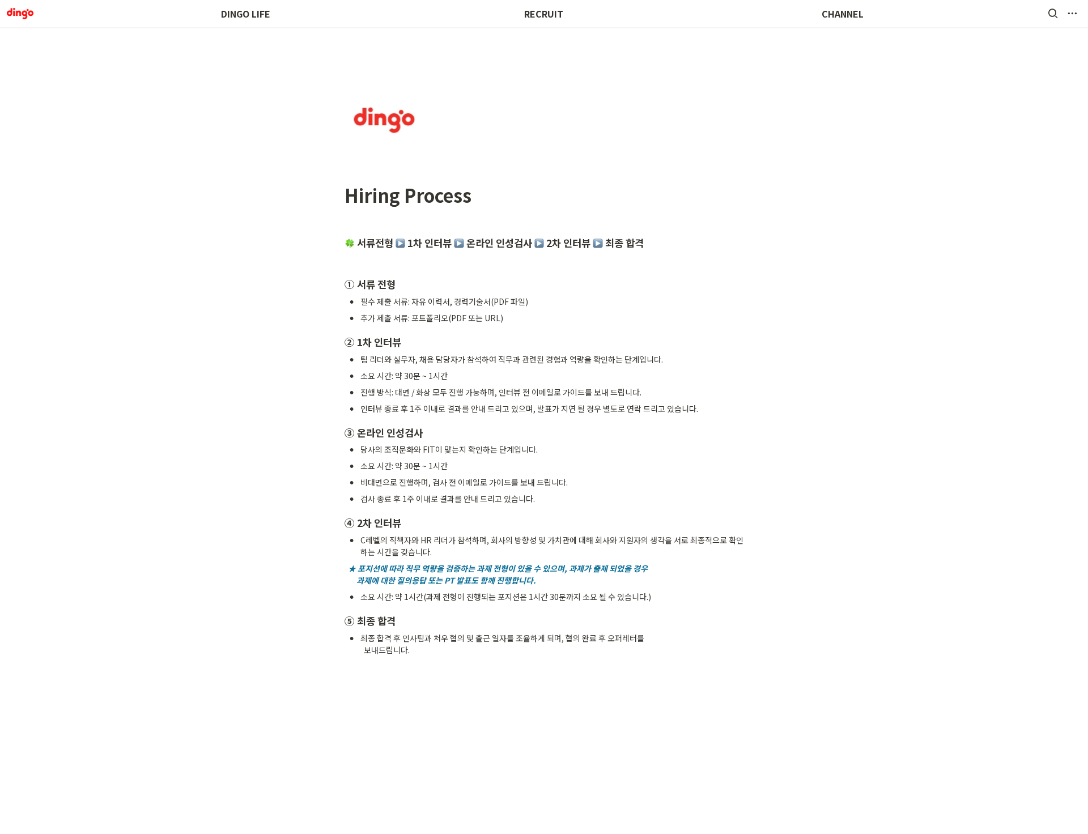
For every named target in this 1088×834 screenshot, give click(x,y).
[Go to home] (20, 13)
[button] (1053, 14)
